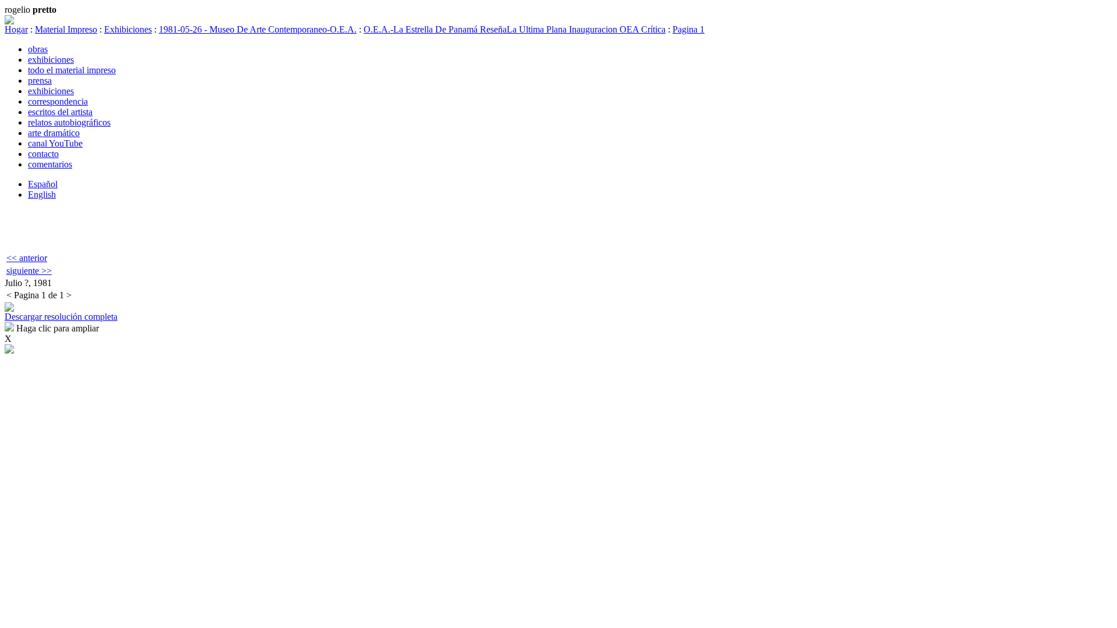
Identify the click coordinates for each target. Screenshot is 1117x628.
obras (38, 49)
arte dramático (54, 133)
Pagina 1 (689, 29)
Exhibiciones (128, 29)
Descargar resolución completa (61, 317)
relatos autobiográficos (69, 122)
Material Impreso (66, 29)
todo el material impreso (72, 70)
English (42, 194)
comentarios (50, 164)
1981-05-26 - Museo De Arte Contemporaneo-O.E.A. (258, 29)
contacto (43, 154)
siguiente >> (29, 271)
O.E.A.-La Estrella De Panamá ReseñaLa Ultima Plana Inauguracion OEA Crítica (515, 29)
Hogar (16, 29)
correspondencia (58, 101)
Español (43, 184)
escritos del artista (60, 112)
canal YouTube (55, 143)
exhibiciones (51, 60)
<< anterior (26, 258)
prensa (40, 80)
